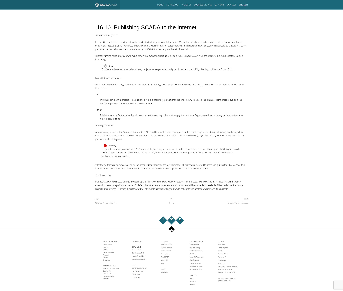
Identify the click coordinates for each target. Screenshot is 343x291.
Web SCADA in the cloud (111, 268)
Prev (97, 199)
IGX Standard (107, 250)
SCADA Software (166, 248)
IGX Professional (108, 252)
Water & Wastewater (196, 257)
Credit (220, 251)
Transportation (194, 244)
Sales (191, 278)
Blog (162, 263)
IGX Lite (105, 247)
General (192, 284)
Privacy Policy (223, 254)
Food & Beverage (195, 263)
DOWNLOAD (136, 247)
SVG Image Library (138, 271)
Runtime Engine (137, 250)
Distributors (164, 272)
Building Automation (196, 251)
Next (246, 199)
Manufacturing (194, 260)
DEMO (160, 4)
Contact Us (222, 260)
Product (186, 4)
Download (172, 4)
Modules (106, 255)
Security (106, 278)
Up (171, 199)
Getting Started (166, 251)
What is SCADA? (166, 244)
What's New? (107, 245)
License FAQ (136, 277)
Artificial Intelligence (196, 266)
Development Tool (138, 253)
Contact (231, 4)
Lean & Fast (107, 273)
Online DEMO (137, 242)
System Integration (196, 269)
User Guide (164, 260)
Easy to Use (107, 271)
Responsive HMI (108, 276)
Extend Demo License (139, 259)
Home (171, 203)
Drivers (105, 257)
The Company (223, 248)
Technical (193, 281)
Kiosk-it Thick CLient (138, 256)
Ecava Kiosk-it (136, 274)
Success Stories (203, 4)
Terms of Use (222, 257)
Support (219, 4)
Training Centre (166, 254)
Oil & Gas (193, 254)
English (243, 4)
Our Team (221, 244)
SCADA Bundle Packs (139, 268)
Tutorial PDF (165, 257)
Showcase (106, 260)
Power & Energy (195, 248)
